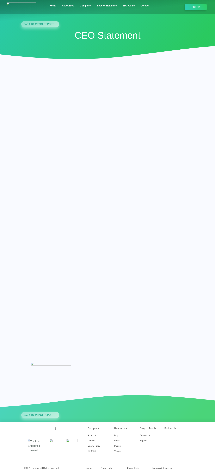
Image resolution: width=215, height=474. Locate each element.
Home (52, 5)
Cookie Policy (133, 468)
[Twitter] (171, 436)
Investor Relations (107, 5)
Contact (145, 5)
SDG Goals (129, 5)
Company (85, 5)
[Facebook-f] (166, 436)
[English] (157, 6)
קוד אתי (89, 468)
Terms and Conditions (162, 468)
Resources (68, 5)
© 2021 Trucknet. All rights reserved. (41, 468)
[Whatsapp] (186, 436)
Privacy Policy (107, 468)
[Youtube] (176, 436)
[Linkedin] (181, 436)
